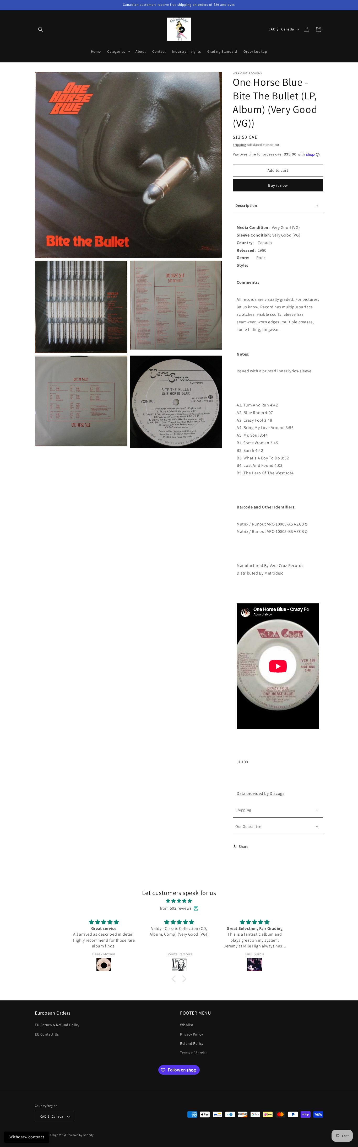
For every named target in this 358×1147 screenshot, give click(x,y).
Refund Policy (191, 1043)
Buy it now (278, 185)
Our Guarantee (248, 826)
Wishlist (186, 1024)
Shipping (239, 145)
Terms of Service (194, 1052)
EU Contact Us (47, 1034)
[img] (179, 901)
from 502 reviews (176, 908)
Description (246, 205)
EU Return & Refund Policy (57, 1024)
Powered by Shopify (80, 1135)
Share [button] (243, 846)
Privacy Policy (191, 1034)
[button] (40, 29)
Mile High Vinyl (56, 1135)
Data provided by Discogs (260, 793)
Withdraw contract (26, 1137)
